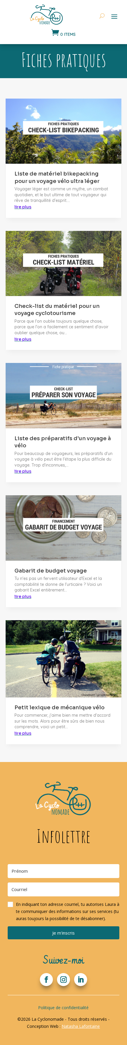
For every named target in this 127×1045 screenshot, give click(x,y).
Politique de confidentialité (63, 1007)
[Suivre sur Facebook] (46, 979)
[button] (63, 911)
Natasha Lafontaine (81, 1026)
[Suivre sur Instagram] (63, 979)
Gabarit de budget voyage (50, 570)
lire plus (22, 207)
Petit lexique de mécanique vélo (59, 707)
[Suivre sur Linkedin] (80, 979)
